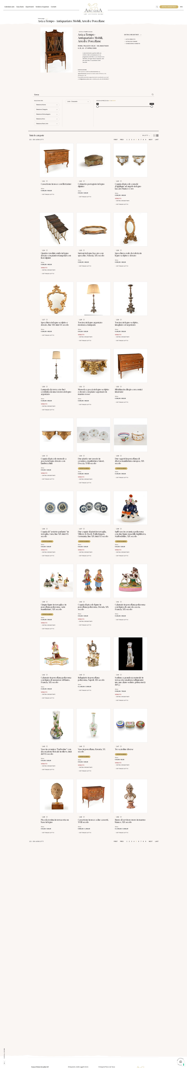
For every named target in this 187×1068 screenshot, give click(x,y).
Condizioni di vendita (133, 43)
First (116, 139)
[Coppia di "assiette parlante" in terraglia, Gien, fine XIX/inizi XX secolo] (56, 507)
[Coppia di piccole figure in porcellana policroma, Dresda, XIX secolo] (93, 580)
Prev (122, 139)
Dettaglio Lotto (48, 194)
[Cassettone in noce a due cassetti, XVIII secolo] (93, 796)
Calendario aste (9, 7)
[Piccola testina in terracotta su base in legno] (56, 796)
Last (157, 139)
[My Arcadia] (169, 6)
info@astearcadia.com (85, 79)
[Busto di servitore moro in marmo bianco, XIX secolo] (130, 796)
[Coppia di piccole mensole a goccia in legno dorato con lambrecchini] (56, 435)
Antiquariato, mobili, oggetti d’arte (78, 1067)
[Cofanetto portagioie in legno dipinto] (93, 160)
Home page (41, 18)
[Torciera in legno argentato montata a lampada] (93, 298)
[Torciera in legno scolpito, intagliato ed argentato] (130, 298)
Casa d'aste (20, 7)
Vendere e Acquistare (42, 7)
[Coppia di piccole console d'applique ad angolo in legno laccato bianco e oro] (130, 160)
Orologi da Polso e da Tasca (106, 1067)
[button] (46, 105)
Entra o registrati (131, 35)
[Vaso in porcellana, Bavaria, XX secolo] (93, 725)
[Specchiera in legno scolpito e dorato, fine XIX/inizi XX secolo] (56, 298)
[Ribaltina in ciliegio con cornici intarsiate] (130, 365)
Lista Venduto (130, 39)
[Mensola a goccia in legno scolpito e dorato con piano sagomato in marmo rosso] (93, 365)
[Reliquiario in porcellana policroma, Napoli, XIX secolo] (93, 653)
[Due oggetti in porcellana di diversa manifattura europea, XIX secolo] (130, 435)
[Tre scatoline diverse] (130, 725)
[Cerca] (157, 7)
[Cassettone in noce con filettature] (56, 160)
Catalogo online (131, 41)
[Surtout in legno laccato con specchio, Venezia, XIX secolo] (93, 229)
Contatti (53, 7)
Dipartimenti (30, 7)
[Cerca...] (152, 94)
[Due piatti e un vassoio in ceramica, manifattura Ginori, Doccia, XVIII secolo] (93, 435)
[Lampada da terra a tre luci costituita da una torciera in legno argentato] (56, 365)
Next (151, 139)
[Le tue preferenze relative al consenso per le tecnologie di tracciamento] (183, 1064)
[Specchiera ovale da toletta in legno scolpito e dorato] (130, 229)
